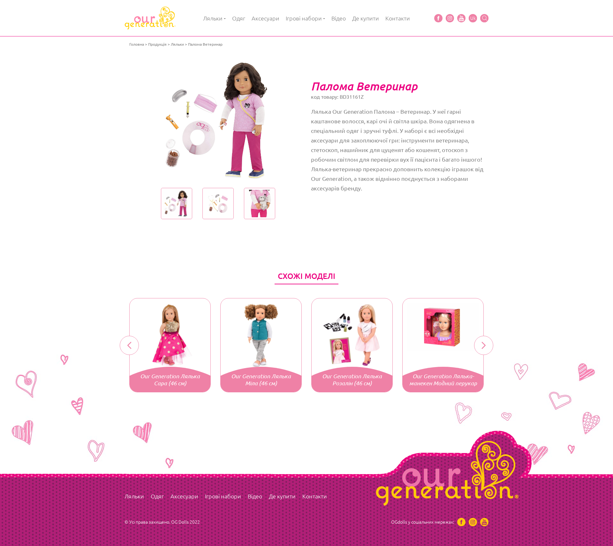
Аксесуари (265, 18)
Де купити (365, 18)
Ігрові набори (304, 18)
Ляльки (213, 18)
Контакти (397, 18)
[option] (217, 120)
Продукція (157, 44)
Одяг (238, 18)
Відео (338, 18)
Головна (136, 44)
